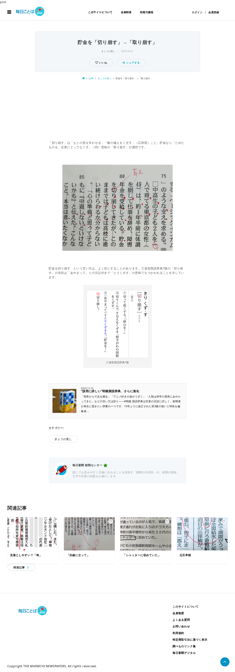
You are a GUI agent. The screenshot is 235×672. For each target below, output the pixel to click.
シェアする (133, 62)
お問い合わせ (181, 626)
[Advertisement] (117, 110)
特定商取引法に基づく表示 (190, 639)
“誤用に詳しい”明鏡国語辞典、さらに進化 (110, 391)
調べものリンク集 (184, 646)
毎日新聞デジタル (184, 653)
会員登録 (213, 12)
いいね (102, 62)
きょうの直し (108, 51)
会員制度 (126, 12)
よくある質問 (181, 619)
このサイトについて (100, 12)
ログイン (197, 12)
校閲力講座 (146, 12)
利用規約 (178, 633)
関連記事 (19, 567)
